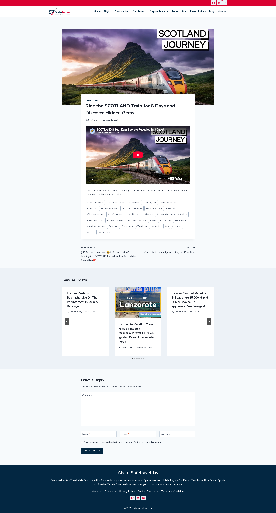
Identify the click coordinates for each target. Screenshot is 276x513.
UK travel (177, 226)
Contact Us (110, 491)
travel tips (113, 226)
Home (97, 11)
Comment (88, 395)
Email (125, 434)
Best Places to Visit (116, 202)
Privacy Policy (127, 491)
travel (153, 220)
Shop (184, 11)
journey (149, 214)
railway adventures (166, 214)
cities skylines (149, 202)
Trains (142, 220)
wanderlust (104, 232)
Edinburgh (92, 208)
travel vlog (127, 226)
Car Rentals (140, 11)
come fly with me (168, 202)
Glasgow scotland (95, 214)
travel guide (180, 220)
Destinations (122, 11)
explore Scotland (154, 208)
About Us (96, 491)
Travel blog (165, 220)
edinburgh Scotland (110, 208)
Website (165, 434)
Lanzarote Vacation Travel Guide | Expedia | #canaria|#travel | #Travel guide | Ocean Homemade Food (136, 333)
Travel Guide (92, 100)
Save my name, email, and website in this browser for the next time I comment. (123, 442)
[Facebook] (213, 2)
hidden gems (135, 214)
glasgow (170, 208)
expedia (138, 208)
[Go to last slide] (67, 321)
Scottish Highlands (116, 220)
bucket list (134, 202)
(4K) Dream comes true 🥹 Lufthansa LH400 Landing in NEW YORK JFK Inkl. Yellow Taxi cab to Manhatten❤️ (108, 254)
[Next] (209, 321)
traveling (156, 226)
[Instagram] (224, 2)
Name (86, 434)
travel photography (96, 226)
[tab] (132, 358)
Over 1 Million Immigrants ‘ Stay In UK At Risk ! (169, 250)
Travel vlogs (142, 226)
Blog (211, 11)
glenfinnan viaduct (116, 214)
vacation (91, 232)
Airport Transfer (159, 11)
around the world (95, 202)
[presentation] (138, 302)
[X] (219, 2)
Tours (175, 11)
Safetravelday (94, 120)
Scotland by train (95, 220)
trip (167, 226)
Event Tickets (198, 11)
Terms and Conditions (173, 491)
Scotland (182, 214)
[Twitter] (138, 498)
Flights (108, 11)
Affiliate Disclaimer (148, 491)
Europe (126, 208)
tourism (132, 220)
